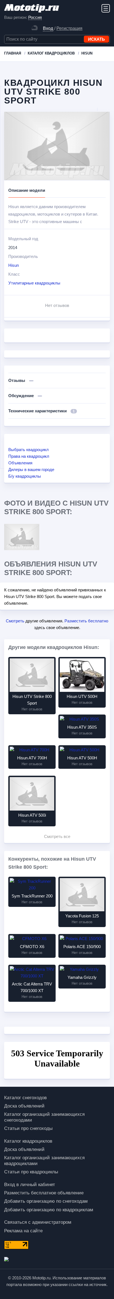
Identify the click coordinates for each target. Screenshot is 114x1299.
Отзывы (17, 380)
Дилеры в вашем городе (31, 469)
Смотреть (15, 621)
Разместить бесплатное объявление (44, 1193)
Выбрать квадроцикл (28, 449)
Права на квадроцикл (28, 456)
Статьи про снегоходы (28, 1128)
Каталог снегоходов (25, 1097)
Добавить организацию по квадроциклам (48, 1209)
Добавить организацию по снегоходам (46, 1201)
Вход (48, 28)
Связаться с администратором (37, 1222)
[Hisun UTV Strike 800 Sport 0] (21, 537)
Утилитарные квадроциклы (34, 283)
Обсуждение (21, 395)
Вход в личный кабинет (29, 1184)
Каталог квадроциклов (28, 1141)
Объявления (20, 462)
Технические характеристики (41, 410)
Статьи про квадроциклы (31, 1171)
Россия (35, 17)
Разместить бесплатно (86, 621)
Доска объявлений (24, 1106)
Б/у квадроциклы (24, 476)
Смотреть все (57, 836)
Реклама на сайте (23, 1230)
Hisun (13, 265)
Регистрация (69, 28)
